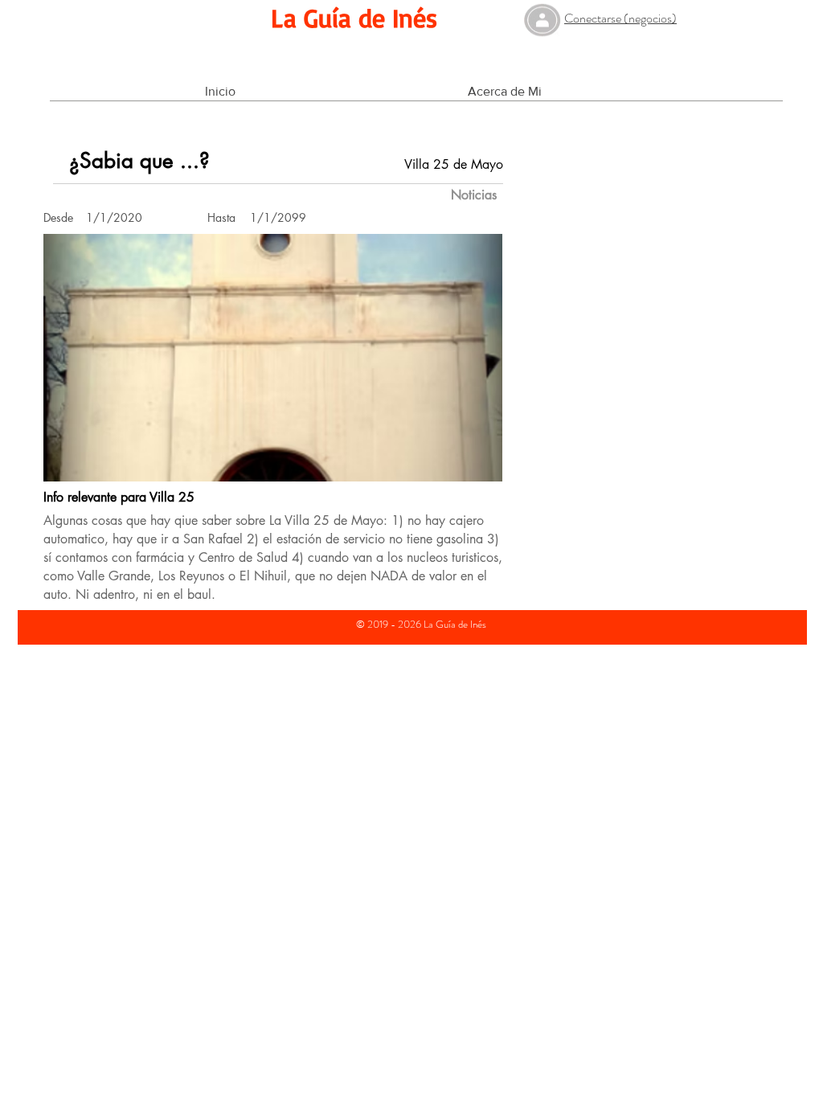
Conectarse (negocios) (620, 18)
